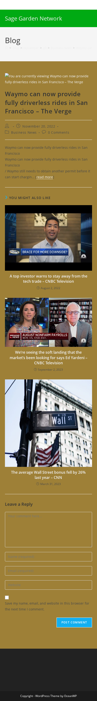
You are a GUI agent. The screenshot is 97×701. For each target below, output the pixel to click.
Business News (24, 132)
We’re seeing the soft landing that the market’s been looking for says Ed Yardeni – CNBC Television (48, 357)
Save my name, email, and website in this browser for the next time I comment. (47, 606)
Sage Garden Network (33, 18)
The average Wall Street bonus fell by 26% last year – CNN (48, 475)
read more (44, 177)
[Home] (6, 48)
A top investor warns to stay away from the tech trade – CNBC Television (48, 279)
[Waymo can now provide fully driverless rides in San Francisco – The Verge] (48, 78)
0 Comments (58, 132)
